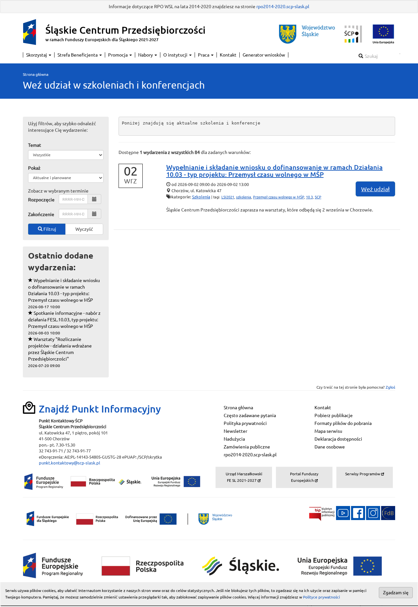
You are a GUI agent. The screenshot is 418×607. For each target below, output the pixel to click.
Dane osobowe (329, 446)
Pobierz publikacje (333, 415)
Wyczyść (84, 229)
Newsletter (235, 431)
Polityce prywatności (321, 597)
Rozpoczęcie (41, 199)
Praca (204, 55)
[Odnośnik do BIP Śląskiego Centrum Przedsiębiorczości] (319, 512)
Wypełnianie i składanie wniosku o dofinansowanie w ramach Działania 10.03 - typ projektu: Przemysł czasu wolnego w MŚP (64, 293)
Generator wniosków (264, 55)
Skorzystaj (37, 55)
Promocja (118, 55)
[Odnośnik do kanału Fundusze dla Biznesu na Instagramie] (373, 512)
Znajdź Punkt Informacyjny (100, 408)
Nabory (146, 55)
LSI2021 (227, 197)
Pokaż (34, 168)
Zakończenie (41, 214)
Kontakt (228, 55)
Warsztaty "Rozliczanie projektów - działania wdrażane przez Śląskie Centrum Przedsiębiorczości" (60, 352)
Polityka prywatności (245, 423)
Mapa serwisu (328, 431)
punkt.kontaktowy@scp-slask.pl (69, 463)
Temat (34, 145)
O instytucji (175, 55)
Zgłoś (390, 387)
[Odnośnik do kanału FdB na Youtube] (343, 512)
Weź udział (375, 189)
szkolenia (243, 197)
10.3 (309, 197)
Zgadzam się (396, 592)
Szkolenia (201, 196)
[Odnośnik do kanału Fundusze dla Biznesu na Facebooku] (358, 512)
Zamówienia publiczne (247, 446)
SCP (318, 197)
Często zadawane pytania (250, 415)
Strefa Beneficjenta (78, 55)
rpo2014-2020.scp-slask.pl (282, 6)
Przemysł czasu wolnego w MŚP (278, 197)
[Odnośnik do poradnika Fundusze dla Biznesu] (388, 512)
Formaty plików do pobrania (343, 423)
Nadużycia (234, 439)
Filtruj (49, 229)
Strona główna (35, 74)
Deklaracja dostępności (338, 439)
